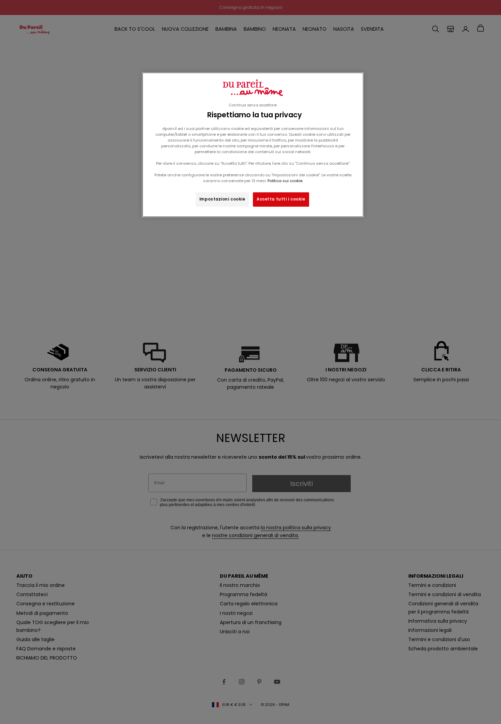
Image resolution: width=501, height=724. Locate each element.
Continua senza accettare (253, 105)
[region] (253, 144)
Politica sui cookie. (285, 180)
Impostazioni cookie (222, 199)
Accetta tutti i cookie (281, 199)
